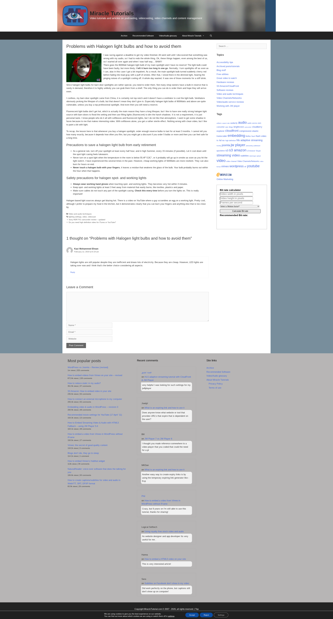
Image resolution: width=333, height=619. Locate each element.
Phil (143, 496)
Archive (124, 36)
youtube (253, 166)
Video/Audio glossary (168, 36)
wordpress (236, 166)
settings (171, 616)
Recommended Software (143, 36)
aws (226, 127)
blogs (231, 127)
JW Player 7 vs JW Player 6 (158, 438)
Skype (258, 151)
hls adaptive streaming (249, 140)
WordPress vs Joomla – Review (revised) (88, 367)
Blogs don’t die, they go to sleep (83, 453)
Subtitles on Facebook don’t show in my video (167, 583)
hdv (223, 140)
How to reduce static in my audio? (84, 383)
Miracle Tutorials (112, 13)
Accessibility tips (225, 62)
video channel (231, 161)
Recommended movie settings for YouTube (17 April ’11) (95, 415)
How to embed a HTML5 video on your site (165, 559)
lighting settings (75, 217)
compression (245, 131)
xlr (245, 166)
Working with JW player (228, 106)
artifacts (219, 123)
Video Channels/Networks (229, 98)
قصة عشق (146, 372)
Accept (192, 615)
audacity (234, 123)
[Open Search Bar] (211, 36)
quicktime (221, 151)
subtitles (245, 155)
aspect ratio (226, 123)
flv (217, 140)
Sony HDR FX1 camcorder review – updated (87, 220)
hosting (219, 145)
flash (253, 136)
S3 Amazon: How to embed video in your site (89, 391)
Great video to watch (227, 78)
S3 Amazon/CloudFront (228, 86)
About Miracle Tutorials (191, 36)
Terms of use (215, 388)
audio (242, 122)
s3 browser (251, 151)
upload (259, 156)
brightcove (239, 127)
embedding (236, 136)
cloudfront (231, 130)
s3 (226, 150)
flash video (261, 136)
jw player (238, 145)
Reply (72, 272)
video (84, 217)
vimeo (225, 166)
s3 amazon (237, 150)
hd (220, 140)
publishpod (256, 145)
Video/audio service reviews (230, 102)
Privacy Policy (216, 384)
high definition (230, 140)
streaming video (228, 155)
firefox (248, 136)
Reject (206, 615)
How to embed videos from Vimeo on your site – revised (95, 375)
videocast (92, 217)
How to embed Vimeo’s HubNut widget (86, 461)
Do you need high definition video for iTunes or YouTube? (92, 222)
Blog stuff (221, 70)
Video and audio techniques (80, 214)
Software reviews (225, 90)
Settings (221, 615)
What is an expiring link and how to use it (164, 408)
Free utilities (223, 74)
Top (197, 609)
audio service (252, 123)
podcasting (249, 145)
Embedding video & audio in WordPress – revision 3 (93, 407)
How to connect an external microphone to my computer (95, 399)
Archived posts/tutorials (228, 66)
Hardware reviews (225, 82)
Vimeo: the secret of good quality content (87, 445)
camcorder (247, 127)
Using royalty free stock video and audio (164, 531)
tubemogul (252, 156)
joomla (226, 145)
